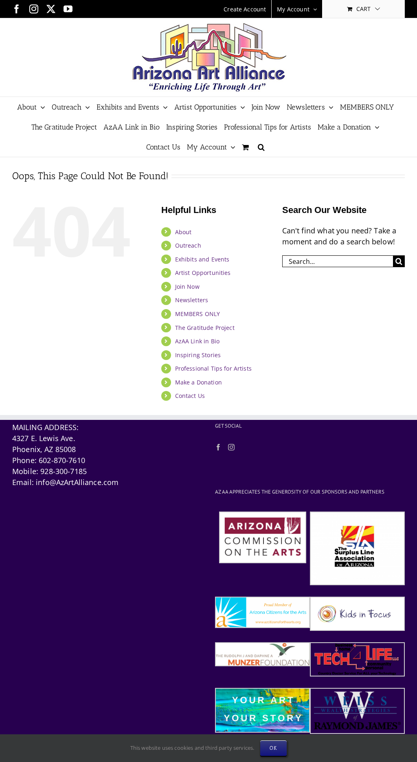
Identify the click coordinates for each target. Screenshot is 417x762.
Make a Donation (198, 382)
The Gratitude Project (205, 328)
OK (273, 748)
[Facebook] (218, 447)
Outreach (188, 245)
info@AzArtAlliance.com (77, 482)
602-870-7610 (62, 460)
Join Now (187, 286)
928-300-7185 (63, 471)
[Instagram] (231, 447)
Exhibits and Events (202, 259)
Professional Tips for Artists (213, 368)
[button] (261, 147)
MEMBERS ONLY (197, 314)
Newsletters (191, 300)
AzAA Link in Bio (197, 341)
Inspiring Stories (198, 355)
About (183, 232)
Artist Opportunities (203, 273)
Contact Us (190, 396)
